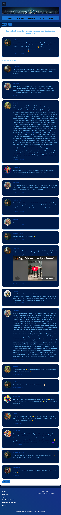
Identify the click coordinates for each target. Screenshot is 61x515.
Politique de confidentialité (9, 502)
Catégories (20, 18)
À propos (4, 497)
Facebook (38, 493)
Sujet (10, 24)
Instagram (51, 493)
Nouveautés (32, 18)
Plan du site (5, 494)
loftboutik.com (29, 132)
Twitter (45, 493)
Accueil (10, 18)
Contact (50, 18)
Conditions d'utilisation (8, 499)
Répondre (6, 481)
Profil (42, 18)
